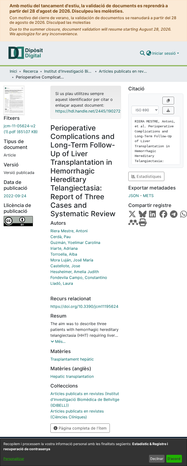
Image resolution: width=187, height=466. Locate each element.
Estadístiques (148, 176)
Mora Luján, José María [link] (71, 260)
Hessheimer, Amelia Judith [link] (74, 271)
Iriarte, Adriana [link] (64, 248)
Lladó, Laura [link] (61, 283)
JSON (133, 195)
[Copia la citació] (168, 100)
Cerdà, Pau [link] (60, 236)
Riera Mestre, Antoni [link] (69, 230)
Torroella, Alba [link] (63, 254)
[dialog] (93, 452)
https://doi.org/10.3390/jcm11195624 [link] (84, 306)
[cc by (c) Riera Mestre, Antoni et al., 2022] (23, 221)
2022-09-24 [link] (15, 195)
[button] (142, 53)
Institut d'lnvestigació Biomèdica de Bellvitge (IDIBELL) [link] (68, 71)
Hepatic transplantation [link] (72, 376)
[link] (23, 129)
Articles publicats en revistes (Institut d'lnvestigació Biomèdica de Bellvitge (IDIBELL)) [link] (123, 71)
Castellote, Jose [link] (65, 265)
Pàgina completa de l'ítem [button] (82, 428)
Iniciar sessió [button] (164, 53)
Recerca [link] (30, 71)
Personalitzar (13, 459)
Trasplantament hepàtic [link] (72, 359)
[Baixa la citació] (168, 110)
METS (148, 195)
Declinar (156, 459)
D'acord (174, 459)
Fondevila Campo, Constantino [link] (78, 277)
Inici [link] (13, 71)
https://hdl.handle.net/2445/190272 (88, 111)
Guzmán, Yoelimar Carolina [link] (75, 242)
